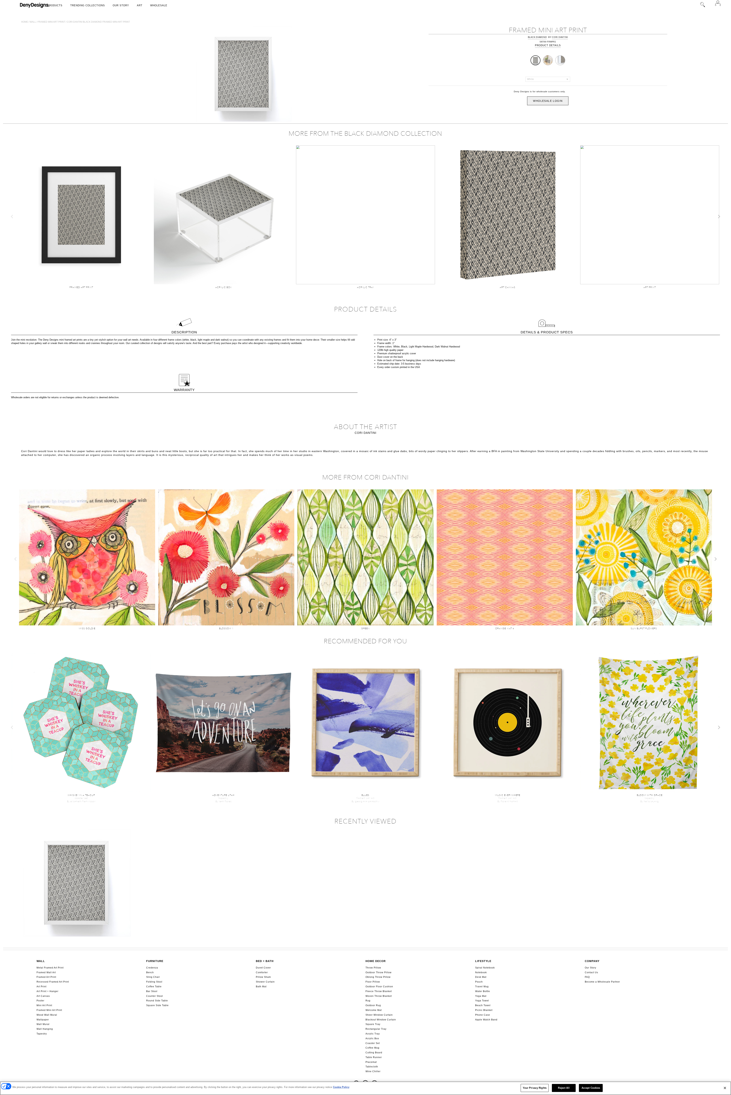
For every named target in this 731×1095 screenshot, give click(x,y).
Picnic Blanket (483, 1010)
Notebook (481, 972)
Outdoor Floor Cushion (379, 986)
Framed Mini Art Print (49, 1010)
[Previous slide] (12, 216)
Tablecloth (372, 1066)
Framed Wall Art (46, 972)
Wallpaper (43, 1019)
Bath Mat (261, 986)
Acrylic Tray (373, 1033)
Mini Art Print (44, 1005)
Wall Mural (43, 1024)
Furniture (154, 961)
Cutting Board (374, 1052)
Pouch (479, 981)
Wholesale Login (548, 100)
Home (24, 22)
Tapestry (42, 1033)
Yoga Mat (480, 996)
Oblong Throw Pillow (378, 977)
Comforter (262, 972)
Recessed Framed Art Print (53, 981)
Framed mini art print (51, 22)
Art (139, 5)
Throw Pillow (373, 967)
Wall (33, 22)
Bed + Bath (265, 961)
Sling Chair (153, 977)
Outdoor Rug (373, 1005)
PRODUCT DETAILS (548, 45)
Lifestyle (483, 961)
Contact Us (591, 972)
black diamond (537, 37)
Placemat (371, 1062)
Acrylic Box (372, 1038)
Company (592, 961)
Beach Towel (483, 1005)
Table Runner (374, 1057)
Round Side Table (157, 1000)
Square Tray (373, 1024)
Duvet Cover (263, 967)
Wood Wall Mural (47, 1015)
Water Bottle (482, 991)
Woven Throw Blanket (379, 996)
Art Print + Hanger (47, 991)
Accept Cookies (591, 1087)
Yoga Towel (482, 1000)
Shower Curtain (265, 981)
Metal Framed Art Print (50, 967)
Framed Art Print (46, 977)
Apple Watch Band (486, 1019)
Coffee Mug (372, 1047)
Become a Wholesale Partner (602, 981)
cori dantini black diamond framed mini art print (98, 22)
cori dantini (560, 37)
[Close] (725, 1088)
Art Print (41, 986)
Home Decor (376, 961)
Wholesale (158, 5)
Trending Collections (87, 5)
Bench (150, 972)
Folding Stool (154, 981)
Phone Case (482, 1015)
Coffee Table (154, 986)
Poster (40, 1000)
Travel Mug (482, 986)
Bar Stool (151, 991)
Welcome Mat (374, 1010)
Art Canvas (43, 996)
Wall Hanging (45, 1029)
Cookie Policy (341, 1087)
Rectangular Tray (376, 1029)
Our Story (121, 5)
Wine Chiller (373, 1071)
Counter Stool (154, 996)
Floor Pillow (373, 981)
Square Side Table (157, 1005)
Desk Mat (480, 977)
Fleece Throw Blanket (379, 991)
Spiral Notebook (485, 967)
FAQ (587, 977)
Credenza (152, 967)
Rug (368, 1000)
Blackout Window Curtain (381, 1019)
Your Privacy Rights (535, 1087)
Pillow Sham (263, 977)
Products (54, 5)
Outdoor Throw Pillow (379, 972)
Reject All (563, 1087)
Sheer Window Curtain (379, 1015)
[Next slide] (719, 216)
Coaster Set (373, 1043)
